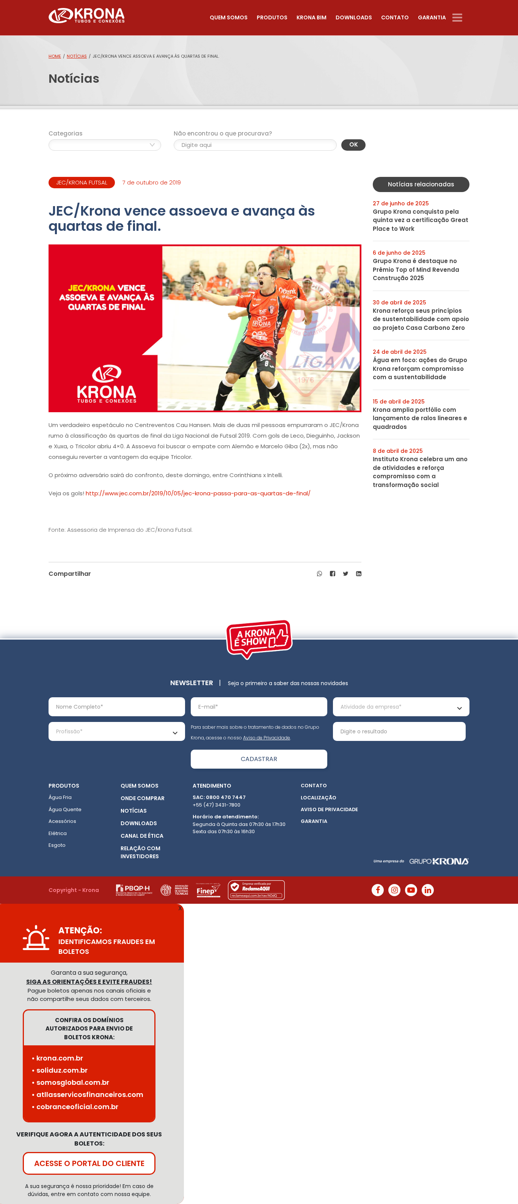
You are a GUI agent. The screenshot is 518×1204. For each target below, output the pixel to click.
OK (353, 144)
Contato (395, 17)
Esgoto (57, 845)
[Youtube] (411, 890)
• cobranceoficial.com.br (74, 1106)
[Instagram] (394, 890)
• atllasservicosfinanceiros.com (87, 1094)
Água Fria (60, 797)
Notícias (77, 56)
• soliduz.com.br (59, 1070)
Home (55, 56)
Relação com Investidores (140, 852)
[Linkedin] (428, 890)
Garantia (432, 17)
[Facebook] (378, 890)
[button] (319, 574)
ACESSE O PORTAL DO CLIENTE (89, 1163)
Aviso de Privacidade (266, 737)
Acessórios (62, 821)
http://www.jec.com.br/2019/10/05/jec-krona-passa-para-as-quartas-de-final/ (198, 493)
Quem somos (229, 17)
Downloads (354, 17)
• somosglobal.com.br (70, 1082)
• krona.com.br (57, 1058)
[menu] (460, 17)
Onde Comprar (143, 798)
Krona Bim (311, 17)
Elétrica (58, 833)
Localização (318, 797)
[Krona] (86, 14)
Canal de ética (142, 836)
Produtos (272, 17)
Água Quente (65, 809)
